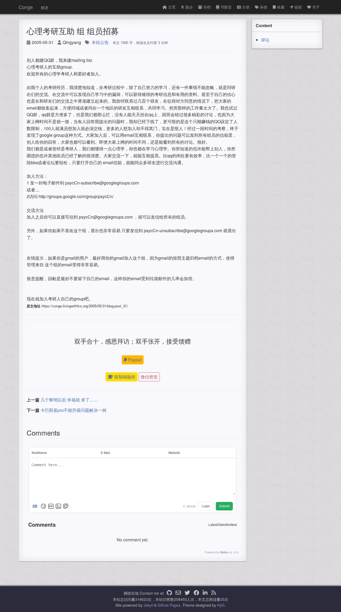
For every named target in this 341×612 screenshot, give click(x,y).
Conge (26, 6)
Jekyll (148, 605)
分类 (246, 7)
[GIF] (51, 506)
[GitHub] (169, 593)
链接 (298, 7)
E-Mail (105, 452)
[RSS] (213, 593)
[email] (178, 593)
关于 (316, 7)
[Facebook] (196, 593)
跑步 (189, 7)
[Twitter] (187, 593)
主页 (172, 7)
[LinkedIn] (205, 593)
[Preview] (66, 506)
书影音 (226, 7)
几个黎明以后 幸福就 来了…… (69, 400)
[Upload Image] (58, 506)
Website (174, 452)
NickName (39, 452)
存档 (207, 7)
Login (206, 506)
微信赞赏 (149, 377)
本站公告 (100, 42)
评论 (265, 40)
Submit (224, 506)
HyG (221, 605)
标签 (263, 7)
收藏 (281, 7)
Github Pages (168, 605)
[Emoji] (43, 506)
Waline (224, 552)
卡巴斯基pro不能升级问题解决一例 (73, 410)
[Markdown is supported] (36, 506)
